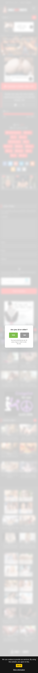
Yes (13, 335)
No (24, 335)
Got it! (19, 665)
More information (19, 670)
